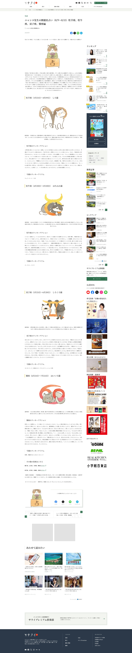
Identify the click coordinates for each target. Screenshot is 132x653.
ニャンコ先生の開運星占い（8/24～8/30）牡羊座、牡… (101, 88)
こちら (43, 465)
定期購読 (96, 143)
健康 (70, 6)
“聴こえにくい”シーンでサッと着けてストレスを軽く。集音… (101, 61)
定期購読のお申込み (99, 639)
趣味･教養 (56, 6)
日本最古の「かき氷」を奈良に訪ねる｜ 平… (101, 181)
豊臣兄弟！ (91, 156)
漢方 (94, 162)
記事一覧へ (101, 209)
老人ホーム (100, 160)
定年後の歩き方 (92, 160)
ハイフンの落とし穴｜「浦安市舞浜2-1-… (101, 195)
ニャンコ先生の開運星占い (38, 9)
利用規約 (96, 643)
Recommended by (73, 599)
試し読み (96, 139)
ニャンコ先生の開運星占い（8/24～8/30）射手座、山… (101, 79)
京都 (90, 162)
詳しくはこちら (97, 279)
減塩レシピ (91, 158)
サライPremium (82, 640)
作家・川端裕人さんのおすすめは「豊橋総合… (101, 174)
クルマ (97, 156)
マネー (97, 158)
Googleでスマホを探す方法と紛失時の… (101, 188)
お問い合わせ (97, 645)
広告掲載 (96, 641)
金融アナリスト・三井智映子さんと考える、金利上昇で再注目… (101, 51)
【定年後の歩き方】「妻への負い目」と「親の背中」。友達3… (101, 106)
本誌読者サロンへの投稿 (100, 637)
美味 (31, 6)
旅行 (43, 6)
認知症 (102, 158)
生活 (82, 6)
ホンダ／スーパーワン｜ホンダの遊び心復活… (101, 203)
